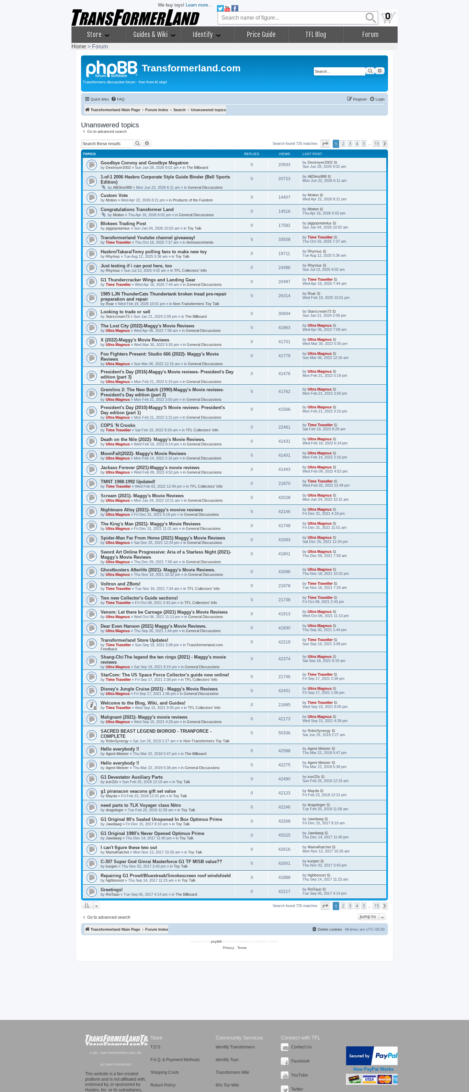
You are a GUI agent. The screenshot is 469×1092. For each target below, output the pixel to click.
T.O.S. (155, 1047)
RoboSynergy (117, 741)
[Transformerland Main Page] (112, 68)
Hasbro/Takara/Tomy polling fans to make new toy (154, 251)
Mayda (111, 796)
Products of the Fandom (193, 200)
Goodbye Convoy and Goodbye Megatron (144, 162)
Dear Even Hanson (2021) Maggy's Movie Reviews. (154, 626)
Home (78, 46)
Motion (111, 200)
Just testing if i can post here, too (136, 265)
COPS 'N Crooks (118, 425)
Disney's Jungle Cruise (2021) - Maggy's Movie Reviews (159, 689)
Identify (203, 35)
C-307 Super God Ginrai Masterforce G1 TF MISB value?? (161, 861)
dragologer (115, 810)
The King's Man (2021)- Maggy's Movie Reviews (151, 523)
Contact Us (301, 1047)
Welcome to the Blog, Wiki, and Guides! (143, 703)
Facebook (300, 1061)
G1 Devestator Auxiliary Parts (132, 777)
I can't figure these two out (129, 847)
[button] (325, 144)
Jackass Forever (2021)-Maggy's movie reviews (150, 467)
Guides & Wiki (151, 35)
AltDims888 (122, 187)
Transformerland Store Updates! (134, 640)
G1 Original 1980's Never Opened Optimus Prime (152, 833)
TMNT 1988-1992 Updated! (128, 481)
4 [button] (357, 143)
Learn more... (199, 5)
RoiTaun (112, 894)
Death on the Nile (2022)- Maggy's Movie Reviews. (153, 439)
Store (95, 35)
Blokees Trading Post (123, 223)
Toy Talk (194, 228)
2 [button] (343, 143)
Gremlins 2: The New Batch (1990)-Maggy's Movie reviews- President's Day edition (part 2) (162, 392)
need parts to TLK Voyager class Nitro (141, 805)
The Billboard (197, 167)
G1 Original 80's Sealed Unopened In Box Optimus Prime (161, 819)
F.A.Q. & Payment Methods (175, 1059)
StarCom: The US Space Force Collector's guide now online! (165, 674)
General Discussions (205, 187)
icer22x (112, 782)
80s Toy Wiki (227, 1085)
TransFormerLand (116, 1040)
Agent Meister (117, 754)
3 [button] (350, 143)
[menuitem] (118, 99)
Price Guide (261, 35)
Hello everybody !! (120, 749)
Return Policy (162, 1085)
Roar (110, 304)
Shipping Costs (164, 1072)
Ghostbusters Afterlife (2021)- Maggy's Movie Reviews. (158, 569)
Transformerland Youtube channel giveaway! (148, 237)
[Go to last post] (336, 162)
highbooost (115, 880)
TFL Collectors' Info (190, 270)
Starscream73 (117, 316)
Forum (370, 35)
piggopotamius (118, 228)
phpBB (216, 941)
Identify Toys (227, 1059)
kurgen (111, 866)
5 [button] (364, 143)
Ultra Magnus (118, 330)
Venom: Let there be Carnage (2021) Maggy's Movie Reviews (164, 612)
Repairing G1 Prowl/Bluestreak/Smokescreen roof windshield (166, 875)
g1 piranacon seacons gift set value (138, 791)
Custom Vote (114, 195)
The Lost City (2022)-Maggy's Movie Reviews (147, 325)
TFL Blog (315, 35)
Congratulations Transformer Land (137, 209)
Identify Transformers (235, 1047)
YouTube (299, 1075)
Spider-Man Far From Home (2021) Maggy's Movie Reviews (163, 538)
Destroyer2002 (118, 167)
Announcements (200, 242)
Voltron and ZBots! (120, 583)
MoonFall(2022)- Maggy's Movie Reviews (143, 453)
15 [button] (376, 143)
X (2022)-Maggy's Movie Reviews (135, 339)
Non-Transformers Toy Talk (196, 304)
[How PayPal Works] (373, 1055)
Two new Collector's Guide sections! (139, 598)
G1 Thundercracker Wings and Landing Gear (148, 279)
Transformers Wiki (232, 1072)
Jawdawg (114, 824)
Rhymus (113, 256)
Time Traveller (118, 242)
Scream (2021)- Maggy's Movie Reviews (142, 495)
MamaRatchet (117, 852)
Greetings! (112, 889)
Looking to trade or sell (125, 311)
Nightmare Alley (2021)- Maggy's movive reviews (152, 509)
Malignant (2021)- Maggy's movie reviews (144, 717)
